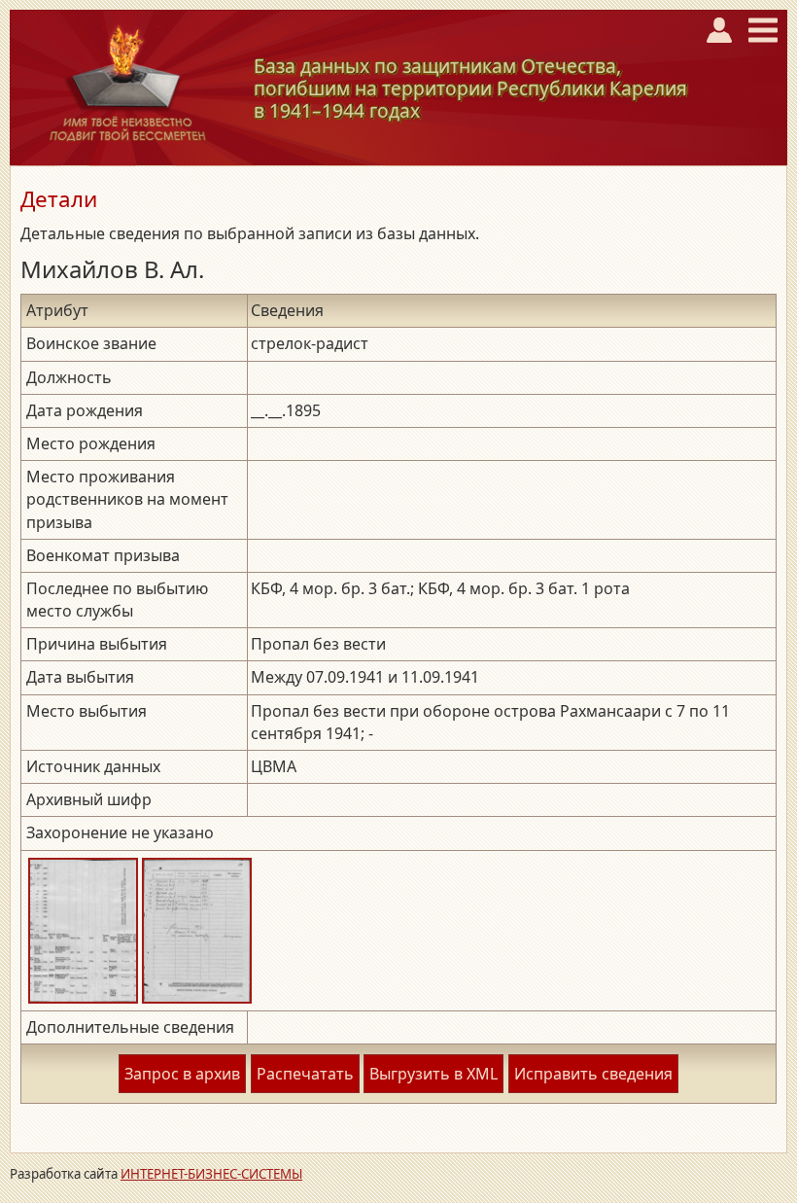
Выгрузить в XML (433, 1073)
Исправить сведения (593, 1073)
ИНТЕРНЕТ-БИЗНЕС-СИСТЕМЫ (211, 1174)
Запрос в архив (182, 1073)
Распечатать (305, 1073)
